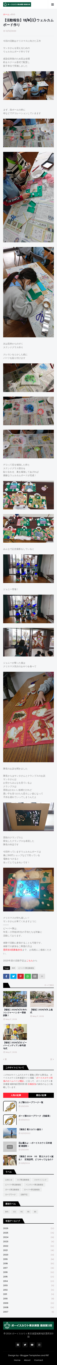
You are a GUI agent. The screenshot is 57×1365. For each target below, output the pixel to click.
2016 (28, 1272)
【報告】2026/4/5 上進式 (41, 1011)
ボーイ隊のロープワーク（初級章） (35, 1116)
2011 (28, 1294)
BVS (13, 14)
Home (17, 1360)
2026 (28, 1228)
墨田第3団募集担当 (12, 949)
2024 (28, 1237)
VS (21, 1211)
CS (14, 1211)
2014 (28, 1281)
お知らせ (8, 1179)
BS (35, 1211)
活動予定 (24, 1194)
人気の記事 (16, 1095)
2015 (28, 1276)
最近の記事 (41, 1095)
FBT (47, 1355)
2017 (28, 1267)
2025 (28, 1232)
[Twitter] (13, 976)
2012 (28, 1289)
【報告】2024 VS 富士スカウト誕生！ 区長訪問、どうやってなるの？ (36, 1158)
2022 (28, 1245)
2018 (28, 1263)
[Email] (35, 976)
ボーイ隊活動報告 (12, 1189)
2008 (28, 1307)
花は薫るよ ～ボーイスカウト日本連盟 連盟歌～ (35, 1144)
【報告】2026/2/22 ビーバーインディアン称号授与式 (15, 1045)
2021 (28, 1250)
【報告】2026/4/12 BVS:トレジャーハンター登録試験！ (15, 1012)
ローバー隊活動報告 (32, 1189)
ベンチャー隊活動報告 (34, 1184)
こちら (29, 960)
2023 (28, 1241)
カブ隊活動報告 (23, 1179)
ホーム (6, 14)
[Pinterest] (20, 976)
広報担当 (32, 1084)
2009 (28, 1303)
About (27, 1360)
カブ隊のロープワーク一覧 (31, 1102)
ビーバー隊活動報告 (26, 968)
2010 (28, 1298)
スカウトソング (40, 1179)
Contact (38, 1360)
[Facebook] (6, 976)
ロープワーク (10, 1194)
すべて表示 (49, 985)
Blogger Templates (30, 1355)
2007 (28, 1311)
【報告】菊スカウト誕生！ (31, 1129)
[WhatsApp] (28, 976)
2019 (28, 1259)
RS (28, 1211)
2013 (28, 1285)
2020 (28, 1254)
